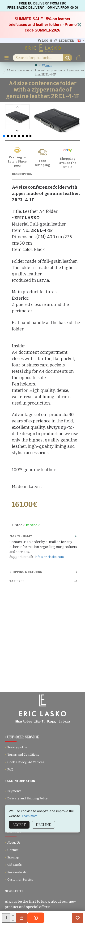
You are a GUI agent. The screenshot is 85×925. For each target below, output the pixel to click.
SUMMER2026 (47, 30)
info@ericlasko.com (49, 557)
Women (47, 65)
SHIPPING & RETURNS (25, 572)
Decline (43, 824)
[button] (17, 107)
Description (22, 174)
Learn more (29, 816)
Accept (19, 824)
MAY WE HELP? (20, 536)
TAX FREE (16, 581)
